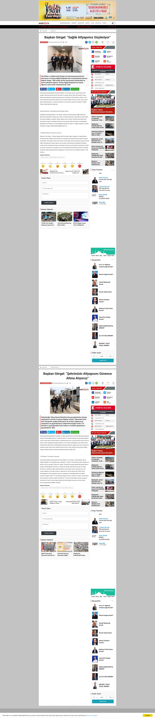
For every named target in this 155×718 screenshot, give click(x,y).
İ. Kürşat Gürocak (104, 178)
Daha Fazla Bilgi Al (92, 715)
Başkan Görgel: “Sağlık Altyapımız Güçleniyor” (52, 157)
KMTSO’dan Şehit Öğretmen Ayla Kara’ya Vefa (48, 555)
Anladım (147, 715)
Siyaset (87, 23)
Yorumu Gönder (48, 202)
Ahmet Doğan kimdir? (106, 274)
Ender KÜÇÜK (103, 186)
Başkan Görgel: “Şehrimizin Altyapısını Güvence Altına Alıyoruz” (57, 487)
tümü (112, 259)
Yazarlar (89, 26)
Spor (92, 23)
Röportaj (98, 23)
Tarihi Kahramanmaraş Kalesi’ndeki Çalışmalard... (64, 225)
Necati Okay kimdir (105, 292)
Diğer (104, 23)
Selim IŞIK (102, 194)
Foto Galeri (82, 26)
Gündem (73, 23)
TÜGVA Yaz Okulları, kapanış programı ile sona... (47, 225)
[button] (112, 170)
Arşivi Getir (103, 360)
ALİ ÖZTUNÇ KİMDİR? (106, 336)
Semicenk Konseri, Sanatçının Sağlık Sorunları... (63, 555)
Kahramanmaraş (65, 23)
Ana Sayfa (44, 30)
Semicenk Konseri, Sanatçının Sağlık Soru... (59, 27)
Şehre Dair (81, 23)
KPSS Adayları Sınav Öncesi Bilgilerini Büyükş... (79, 225)
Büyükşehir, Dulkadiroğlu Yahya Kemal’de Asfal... (79, 555)
